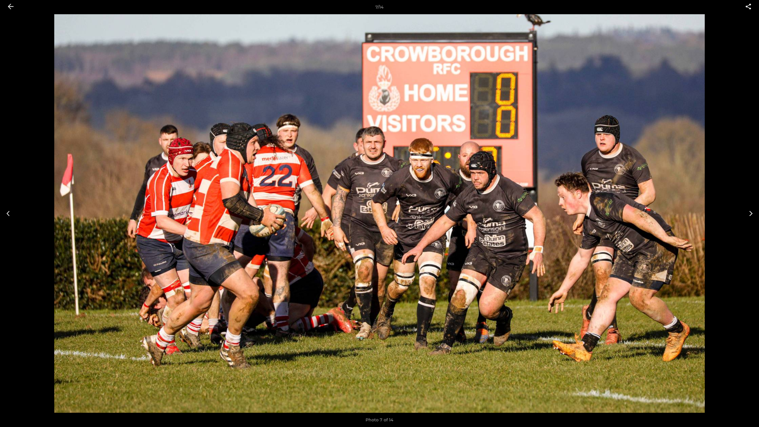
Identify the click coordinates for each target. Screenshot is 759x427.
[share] (748, 7)
